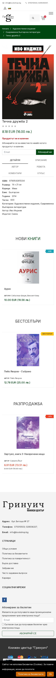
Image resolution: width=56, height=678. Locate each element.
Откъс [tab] (41, 173)
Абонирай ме (45, 152)
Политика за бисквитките (14, 553)
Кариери (6, 578)
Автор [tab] (15, 166)
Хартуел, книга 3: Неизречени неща (24, 454)
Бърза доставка (10, 563)
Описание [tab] (41, 160)
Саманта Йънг (16, 461)
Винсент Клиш (33, 296)
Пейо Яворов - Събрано (17, 371)
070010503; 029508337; (38, 3)
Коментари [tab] (15, 173)
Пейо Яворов (16, 378)
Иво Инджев (15, 210)
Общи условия (9, 548)
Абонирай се (28, 633)
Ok (50, 674)
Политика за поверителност (16, 558)
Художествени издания (26, 203)
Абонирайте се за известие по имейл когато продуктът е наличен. (24, 145)
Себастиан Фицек (18, 296)
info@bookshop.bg (13, 3)
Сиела (15, 214)
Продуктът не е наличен (15, 138)
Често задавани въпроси (14, 573)
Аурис (7, 288)
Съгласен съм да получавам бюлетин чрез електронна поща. (24, 626)
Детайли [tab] (15, 160)
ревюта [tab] (41, 166)
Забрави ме (8, 568)
